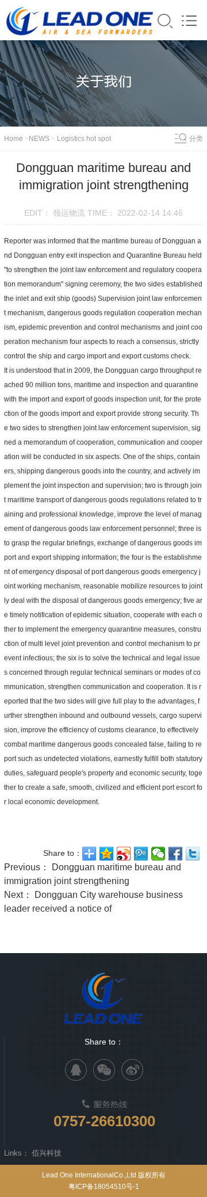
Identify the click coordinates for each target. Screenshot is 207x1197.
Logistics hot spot (83, 139)
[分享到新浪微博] (124, 854)
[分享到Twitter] (193, 854)
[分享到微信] (158, 854)
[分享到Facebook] (175, 854)
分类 (196, 139)
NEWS (39, 139)
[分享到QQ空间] (106, 854)
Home (14, 139)
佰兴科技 (47, 1153)
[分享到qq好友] (76, 1070)
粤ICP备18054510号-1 (103, 1187)
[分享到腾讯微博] (141, 854)
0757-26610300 (104, 1121)
